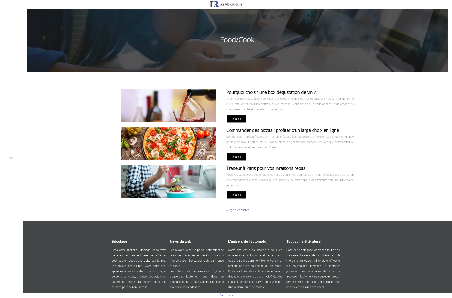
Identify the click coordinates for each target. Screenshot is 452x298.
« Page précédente (237, 210)
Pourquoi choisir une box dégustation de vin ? (271, 92)
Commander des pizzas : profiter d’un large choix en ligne (282, 130)
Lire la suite (236, 119)
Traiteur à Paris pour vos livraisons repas (265, 168)
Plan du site (226, 295)
